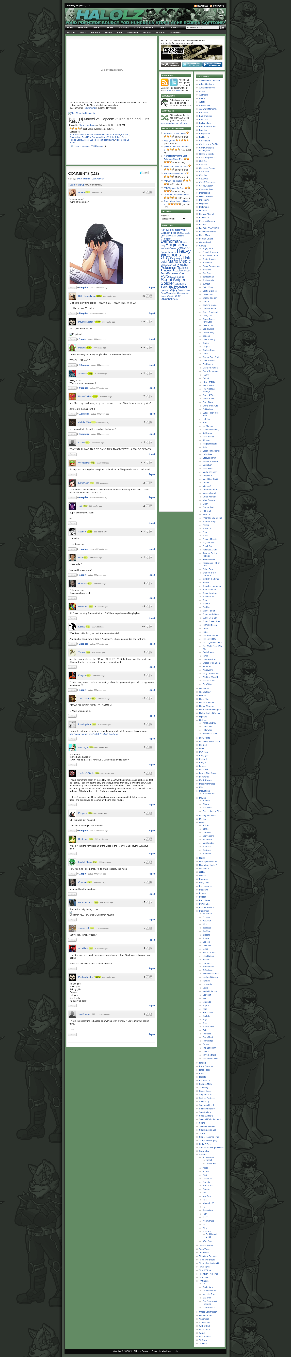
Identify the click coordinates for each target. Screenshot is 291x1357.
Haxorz (202, 695)
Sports (202, 1123)
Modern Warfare (210, 490)
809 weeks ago (98, 192)
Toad (188, 290)
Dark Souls (208, 325)
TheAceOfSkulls (86, 773)
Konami (206, 981)
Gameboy (207, 1182)
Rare (205, 1009)
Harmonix (207, 963)
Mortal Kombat (209, 497)
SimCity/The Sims (211, 579)
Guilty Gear (208, 409)
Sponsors (207, 853)
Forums (109, 28)
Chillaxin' (203, 164)
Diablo (206, 343)
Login (72, 184)
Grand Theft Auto (210, 406)
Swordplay (204, 1151)
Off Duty (110, 137)
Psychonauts (208, 543)
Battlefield (207, 263)
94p (89, 583)
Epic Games (208, 956)
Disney (206, 804)
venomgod (83, 747)
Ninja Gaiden (209, 500)
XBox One (207, 1241)
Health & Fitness (206, 702)
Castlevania (208, 294)
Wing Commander (211, 673)
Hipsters (203, 717)
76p (90, 948)
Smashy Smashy (207, 1109)
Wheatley (170, 296)
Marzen (82, 347)
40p (90, 606)
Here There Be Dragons (210, 710)
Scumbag (203, 1087)
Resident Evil (209, 559)
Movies (108, 32)
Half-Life (206, 419)
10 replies (84, 365)
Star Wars (207, 808)
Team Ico (207, 1034)
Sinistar (206, 582)
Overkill (202, 876)
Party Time (204, 883)
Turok (205, 656)
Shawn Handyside (87, 125)
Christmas (207, 726)
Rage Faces (204, 1070)
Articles (206, 825)
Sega (205, 1019)
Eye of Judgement (211, 371)
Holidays (95, 32)
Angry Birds (208, 248)
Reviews (207, 850)
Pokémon (207, 528)
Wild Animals (205, 1336)
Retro (201, 1073)
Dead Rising (208, 332)
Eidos (205, 949)
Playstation (208, 1210)
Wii (204, 1224)
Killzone (206, 440)
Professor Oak (175, 273)
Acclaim (206, 917)
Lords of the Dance (208, 773)
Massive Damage (207, 784)
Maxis (205, 988)
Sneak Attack (205, 1112)
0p (93, 1014)
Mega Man (100, 137)
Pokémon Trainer (174, 268)
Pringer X (82, 813)
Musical (202, 819)
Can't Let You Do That (209, 144)
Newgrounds (90, 108)
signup (81, 184)
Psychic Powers (206, 907)
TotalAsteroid (84, 1014)
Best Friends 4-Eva (208, 126)
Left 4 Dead (208, 454)
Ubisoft (206, 1051)
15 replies (84, 434)
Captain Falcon (170, 232)
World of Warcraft (210, 677)
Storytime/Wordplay (208, 1140)
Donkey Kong (209, 350)
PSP (205, 1214)
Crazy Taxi (207, 315)
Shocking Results (207, 1105)
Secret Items (205, 1091)
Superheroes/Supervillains (102, 140)
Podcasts (207, 846)
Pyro (165, 276)
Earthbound (208, 364)
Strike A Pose (83, 140)
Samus (180, 277)
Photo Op (203, 890)
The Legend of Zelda (212, 642)
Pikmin (206, 525)
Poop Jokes (204, 900)
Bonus (205, 829)
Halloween (208, 730)
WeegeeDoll (84, 462)
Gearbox (207, 959)
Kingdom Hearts (210, 444)
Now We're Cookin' (208, 865)
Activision (207, 921)
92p (87, 627)
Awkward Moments (103, 134)
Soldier (167, 283)
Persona (206, 514)
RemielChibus (85, 396)
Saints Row (208, 569)
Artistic (71, 32)
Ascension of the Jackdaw (176, 166)
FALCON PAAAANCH (209, 228)
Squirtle (181, 290)
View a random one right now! (174, 123)
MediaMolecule (210, 991)
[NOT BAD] (76, 128)
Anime (202, 98)
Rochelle (172, 277)
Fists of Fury (204, 235)
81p (94, 862)
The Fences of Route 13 (175, 174)
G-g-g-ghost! (205, 242)
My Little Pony (209, 1294)
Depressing (204, 193)
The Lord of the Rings (212, 811)
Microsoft (207, 995)
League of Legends (211, 451)
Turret (163, 293)
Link (186, 257)
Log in (175, 1351)
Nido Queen (169, 141)
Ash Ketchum (169, 229)
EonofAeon (83, 483)
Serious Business (207, 1098)
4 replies (84, 497)
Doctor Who (208, 1287)
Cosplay (203, 175)
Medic (185, 261)
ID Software (208, 970)
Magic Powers (205, 780)
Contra (206, 301)
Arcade (206, 1171)
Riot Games (208, 1012)
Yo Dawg (203, 1340)
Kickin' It (203, 759)
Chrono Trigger (210, 298)
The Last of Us (209, 639)
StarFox (206, 607)
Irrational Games (210, 977)
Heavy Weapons (206, 706)
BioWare (207, 931)
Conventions (208, 836)
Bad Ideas (203, 119)
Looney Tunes (209, 1291)
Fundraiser (208, 839)
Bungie (206, 938)
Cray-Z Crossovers (207, 182)
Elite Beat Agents (210, 368)
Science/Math (205, 1084)
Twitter (179, 90)
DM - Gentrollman (86, 296)
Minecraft (207, 486)
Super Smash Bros (211, 621)
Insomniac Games (211, 974)
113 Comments (98, 146)
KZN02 (81, 626)
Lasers (202, 766)
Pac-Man (207, 511)
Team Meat (208, 1037)
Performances (205, 886)
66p (88, 652)
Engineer (175, 244)
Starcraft (206, 604)
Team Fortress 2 (210, 625)
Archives (123, 28)
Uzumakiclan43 (85, 902)
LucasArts (207, 984)
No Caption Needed (208, 861)
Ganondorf (174, 248)
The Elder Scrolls (210, 635)
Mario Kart (207, 465)
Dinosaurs (204, 200)
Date (79, 178)
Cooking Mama (210, 305)
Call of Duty (208, 287)
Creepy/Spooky (206, 186)
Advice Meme (209, 793)
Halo (205, 422)
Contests (207, 832)
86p (87, 442)
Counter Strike (209, 308)
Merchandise (209, 843)
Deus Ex (206, 336)
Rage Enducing (206, 1066)
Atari (205, 1175)
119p (90, 532)
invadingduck (84, 724)
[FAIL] (70, 128)
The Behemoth (209, 1048)
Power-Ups (204, 904)
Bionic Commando (211, 266)
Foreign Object (206, 239)
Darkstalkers (75, 137)
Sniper (179, 279)
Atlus (205, 924)
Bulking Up (204, 137)
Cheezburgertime (207, 157)
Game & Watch (209, 395)
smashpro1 (83, 928)
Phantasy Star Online (212, 518)
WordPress (166, 1351)
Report (152, 287)
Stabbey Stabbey (207, 1126)
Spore (205, 600)
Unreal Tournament (211, 663)
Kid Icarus (207, 433)
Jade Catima (84, 698)
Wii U (205, 1228)
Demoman (171, 241)
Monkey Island (209, 493)
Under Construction (208, 1312)
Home (70, 28)
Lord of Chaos (85, 862)
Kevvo (81, 442)
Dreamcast (208, 1178)
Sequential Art (205, 1094)
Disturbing (204, 207)
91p (87, 192)
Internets (203, 745)
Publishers (132, 32)
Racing (202, 1063)
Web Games (208, 1221)
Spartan (165, 290)
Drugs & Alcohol (206, 214)
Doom (205, 353)
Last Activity (98, 178)
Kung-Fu (203, 762)
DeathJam (83, 839)
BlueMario (83, 606)
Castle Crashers (210, 291)
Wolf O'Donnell (170, 297)
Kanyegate (204, 755)
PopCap (206, 1005)
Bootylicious (204, 134)
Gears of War (209, 399)
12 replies (84, 414)
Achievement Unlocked (209, 81)
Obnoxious (204, 868)
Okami (205, 504)
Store (96, 28)
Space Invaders (210, 593)
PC (204, 1207)
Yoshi (175, 299)
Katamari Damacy (211, 430)
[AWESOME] (81, 128)
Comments (218, 6)
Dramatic (203, 210)
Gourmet (82, 583)
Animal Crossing (210, 252)
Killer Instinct (208, 437)
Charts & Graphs (206, 154)
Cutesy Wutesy (206, 189)
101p (89, 348)
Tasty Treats (204, 1249)
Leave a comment (82, 146)
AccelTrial (83, 948)
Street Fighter (209, 611)
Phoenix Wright (210, 521)
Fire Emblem (208, 385)
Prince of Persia (210, 539)
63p (93, 422)
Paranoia (203, 879)
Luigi (164, 261)
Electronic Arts (209, 952)
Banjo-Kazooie (209, 259)
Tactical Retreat (206, 1245)
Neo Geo (207, 1196)
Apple (205, 1168)
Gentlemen (204, 688)
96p (93, 724)
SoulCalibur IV (209, 589)
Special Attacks (206, 1116)
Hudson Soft (208, 966)
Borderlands (208, 280)
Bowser (182, 229)
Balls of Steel (205, 123)
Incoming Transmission (209, 741)
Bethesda (207, 928)
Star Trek (207, 1298)
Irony (201, 748)
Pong (205, 532)
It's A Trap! (203, 752)
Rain (80, 557)
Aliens (202, 91)
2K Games (207, 914)
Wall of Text (204, 1326)
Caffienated (204, 141)
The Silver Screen (207, 1260)
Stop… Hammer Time (209, 1137)
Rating (86, 178)
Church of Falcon (207, 168)
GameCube (208, 1185)
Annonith (82, 373)
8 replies (84, 287)
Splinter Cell (208, 597)
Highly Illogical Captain (209, 713)
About (174, 28)
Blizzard (206, 935)
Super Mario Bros (211, 614)
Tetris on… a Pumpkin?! (175, 133)
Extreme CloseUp (207, 221)
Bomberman (208, 277)
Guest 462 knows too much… (177, 195)
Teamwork (204, 1253)
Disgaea (206, 346)
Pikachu (182, 264)
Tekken (206, 628)
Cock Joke (204, 172)
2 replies (84, 644)
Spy (174, 289)
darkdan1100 (84, 422)
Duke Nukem (209, 361)
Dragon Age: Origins (212, 357)
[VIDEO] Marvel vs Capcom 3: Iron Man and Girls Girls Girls (109, 120)
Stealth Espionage (207, 1130)
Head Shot (204, 699)
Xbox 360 (207, 1231)
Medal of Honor (210, 472)
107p (98, 322)
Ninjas (202, 858)
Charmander (185, 233)
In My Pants (204, 738)
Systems (147, 32)
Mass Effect (208, 468)
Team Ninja (208, 1041)
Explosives (204, 217)
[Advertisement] (109, 1072)
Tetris (205, 632)
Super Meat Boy (210, 618)
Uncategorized (209, 659)
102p (99, 296)
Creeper (166, 238)
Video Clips (175, 32)
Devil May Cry (88, 137)
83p (90, 813)
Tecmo (206, 1044)
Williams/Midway (210, 1058)
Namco (206, 998)
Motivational (204, 791)
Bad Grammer (205, 116)
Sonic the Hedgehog (212, 586)
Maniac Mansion (210, 461)
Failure (202, 225)
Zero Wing (207, 684)
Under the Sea (206, 1315)
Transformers (209, 1307)
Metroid (206, 482)
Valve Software (209, 1055)
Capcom (125, 134)
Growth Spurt (205, 692)
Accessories (208, 1157)
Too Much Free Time (208, 1274)
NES (205, 1200)
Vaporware (204, 1319)
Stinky (202, 1133)
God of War (208, 402)
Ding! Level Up (206, 196)
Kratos (179, 258)
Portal (205, 535)
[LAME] (73, 128)
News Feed (202, 6)
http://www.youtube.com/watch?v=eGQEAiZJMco (94, 734)
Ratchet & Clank (210, 550)
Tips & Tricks (205, 1270)
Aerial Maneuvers (207, 88)
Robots (118, 137)
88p (91, 747)
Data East (207, 945)
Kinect (209, 1160)
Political (202, 897)
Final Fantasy (209, 382)
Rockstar (207, 1016)
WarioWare (208, 670)
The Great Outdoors (208, 1256)
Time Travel (204, 1267)
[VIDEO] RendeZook (173, 181)
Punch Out (207, 546)
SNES (205, 1217)
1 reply (83, 339)
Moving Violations (207, 815)
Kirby (172, 258)
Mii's (201, 787)
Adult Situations (77, 134)
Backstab (203, 112)
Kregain (82, 675)
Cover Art (203, 179)
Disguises (203, 203)
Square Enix (208, 1027)
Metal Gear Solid (210, 479)
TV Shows (160, 32)
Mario (173, 261)
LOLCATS (203, 770)
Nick (174, 265)
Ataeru (81, 192)
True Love (203, 1277)
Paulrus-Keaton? (86, 322)
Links (163, 28)
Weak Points (205, 1329)
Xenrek (81, 652)
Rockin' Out (204, 1080)
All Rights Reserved (142, 1351)
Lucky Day (204, 777)
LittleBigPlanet (209, 458)
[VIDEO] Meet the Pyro (174, 188)
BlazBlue (207, 273)
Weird (202, 1333)
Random (83, 28)
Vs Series (207, 666)
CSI (204, 1283)
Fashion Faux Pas (207, 232)
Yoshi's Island (209, 680)
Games (83, 32)
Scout (166, 279)
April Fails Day (209, 723)
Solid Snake (180, 284)
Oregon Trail (208, 507)
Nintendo (207, 1002)
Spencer (82, 531)
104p (90, 374)
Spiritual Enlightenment (210, 1119)
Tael (80, 506)
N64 (204, 1193)
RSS (169, 90)
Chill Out (203, 161)
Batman (206, 801)
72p (88, 675)
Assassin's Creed (210, 255)
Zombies (203, 1344)
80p (92, 463)
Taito (205, 1030)
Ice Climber (208, 426)
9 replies (84, 388)
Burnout (206, 284)
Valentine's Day (210, 733)
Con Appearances (144, 28)
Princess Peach (171, 270)
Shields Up (204, 1102)
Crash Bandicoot (210, 312)
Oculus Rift (211, 1163)
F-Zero (206, 375)
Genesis (206, 1189)
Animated (89, 134)
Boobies (116, 134)
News (119, 32)
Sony (205, 1023)
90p (96, 902)
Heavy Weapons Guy (176, 254)
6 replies (84, 830)
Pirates (202, 893)
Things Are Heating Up (209, 1263)
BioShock (207, 270)
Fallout (206, 378)
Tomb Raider (208, 652)
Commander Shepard (175, 236)
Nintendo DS (208, 1203)
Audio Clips (204, 105)
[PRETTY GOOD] (78, 128)
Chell (163, 235)
